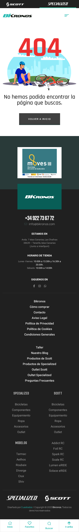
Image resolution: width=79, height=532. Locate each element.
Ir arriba (69, 526)
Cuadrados (26, 507)
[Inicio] (10, 523)
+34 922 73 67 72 (39, 217)
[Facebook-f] (34, 286)
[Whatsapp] (45, 286)
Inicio (10, 526)
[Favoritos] (29, 523)
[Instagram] (39, 286)
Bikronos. (57, 507)
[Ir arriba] (69, 523)
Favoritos (29, 526)
